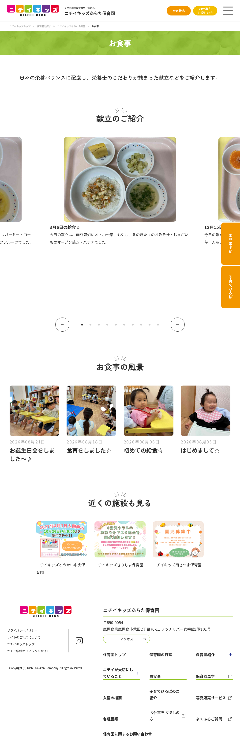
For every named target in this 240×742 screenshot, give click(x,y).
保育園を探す (44, 26)
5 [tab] (116, 325)
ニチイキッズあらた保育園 (71, 26)
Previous (62, 325)
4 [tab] (107, 325)
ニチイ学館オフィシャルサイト (28, 651)
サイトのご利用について (24, 637)
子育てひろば (230, 287)
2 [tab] (90, 325)
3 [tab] (99, 325)
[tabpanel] (120, 191)
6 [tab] (124, 325)
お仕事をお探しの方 (205, 11)
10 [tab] (158, 325)
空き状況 (178, 10)
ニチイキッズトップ (19, 26)
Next (178, 325)
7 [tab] (133, 325)
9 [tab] (149, 325)
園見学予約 (230, 244)
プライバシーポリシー (22, 630)
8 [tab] (141, 325)
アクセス (126, 638)
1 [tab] (82, 325)
